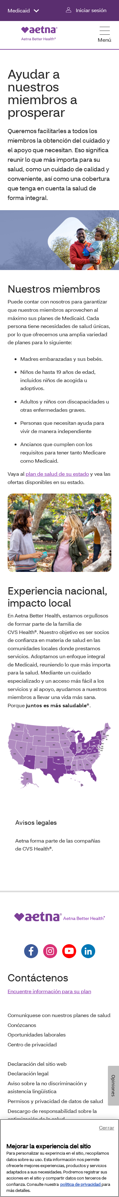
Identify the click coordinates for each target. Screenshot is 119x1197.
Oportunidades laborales (37, 1034)
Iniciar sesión (91, 10)
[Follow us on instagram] (50, 951)
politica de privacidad (81, 1184)
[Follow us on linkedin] (88, 951)
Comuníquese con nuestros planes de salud (59, 1015)
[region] (59, 1158)
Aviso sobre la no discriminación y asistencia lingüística (47, 1087)
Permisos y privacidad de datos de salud (55, 1101)
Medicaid (19, 10)
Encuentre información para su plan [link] (49, 991)
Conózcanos (22, 1025)
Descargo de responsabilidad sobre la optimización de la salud (52, 1115)
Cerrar (106, 1127)
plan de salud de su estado (57, 473)
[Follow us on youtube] (69, 951)
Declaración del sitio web (37, 1063)
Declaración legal (28, 1073)
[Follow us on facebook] (31, 951)
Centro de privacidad (32, 1044)
